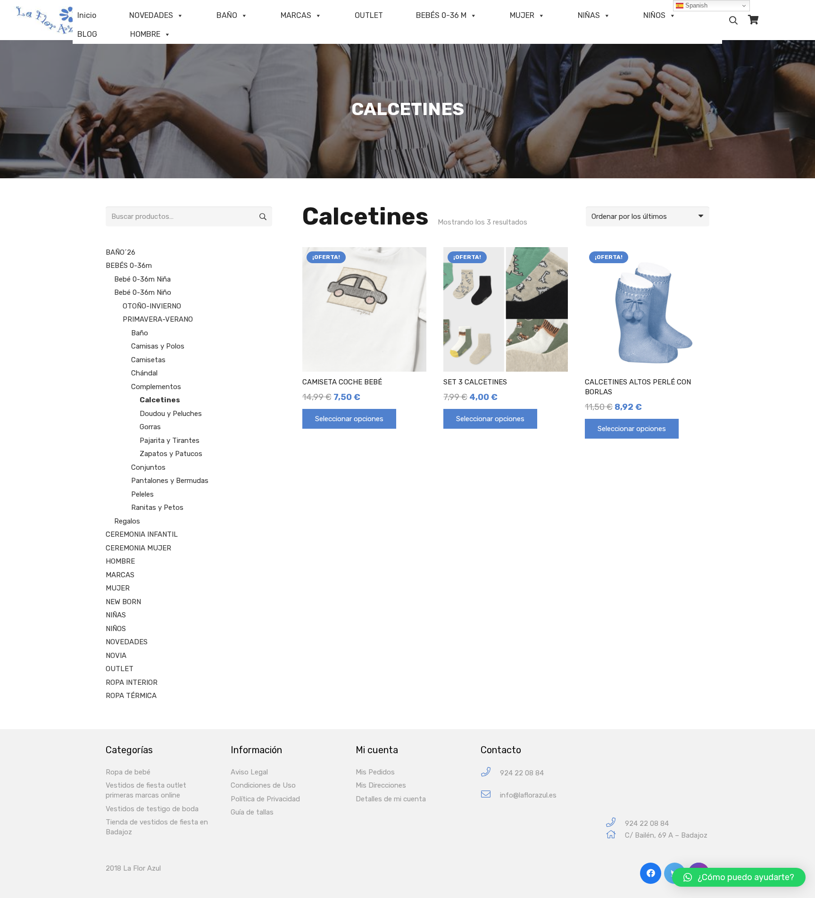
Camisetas (148, 360)
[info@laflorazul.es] (490, 795)
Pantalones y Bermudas (169, 480)
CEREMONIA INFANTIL (142, 534)
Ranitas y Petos (157, 507)
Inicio (86, 15)
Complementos (156, 386)
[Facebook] (650, 873)
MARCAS (296, 15)
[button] (739, 877)
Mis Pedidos (375, 772)
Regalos (127, 521)
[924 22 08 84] (490, 773)
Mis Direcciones (381, 785)
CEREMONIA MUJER (138, 548)
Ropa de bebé (128, 772)
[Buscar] (733, 20)
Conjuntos (148, 467)
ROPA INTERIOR (132, 682)
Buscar (262, 216)
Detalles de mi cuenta (391, 799)
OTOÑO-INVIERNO (152, 306)
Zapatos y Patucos (171, 453)
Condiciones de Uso (263, 785)
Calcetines (160, 400)
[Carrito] (753, 20)
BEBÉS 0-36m (129, 265)
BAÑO (226, 15)
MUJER (522, 15)
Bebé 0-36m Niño (142, 292)
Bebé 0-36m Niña (142, 279)
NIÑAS (589, 15)
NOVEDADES (151, 15)
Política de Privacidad (265, 799)
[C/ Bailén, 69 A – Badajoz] (615, 835)
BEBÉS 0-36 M (441, 15)
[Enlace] (54, 20)
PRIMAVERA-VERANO (158, 319)
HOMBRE (145, 34)
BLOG (87, 34)
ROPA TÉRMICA (131, 695)
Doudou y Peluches (171, 413)
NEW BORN (123, 602)
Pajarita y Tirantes (170, 440)
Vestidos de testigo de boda (152, 809)
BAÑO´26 (120, 252)
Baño (139, 333)
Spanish (695, 5)
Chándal (144, 373)
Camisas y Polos (157, 346)
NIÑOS (654, 15)
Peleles (142, 494)
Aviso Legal (249, 772)
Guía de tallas (252, 812)
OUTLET (369, 15)
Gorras (150, 427)
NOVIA (116, 655)
